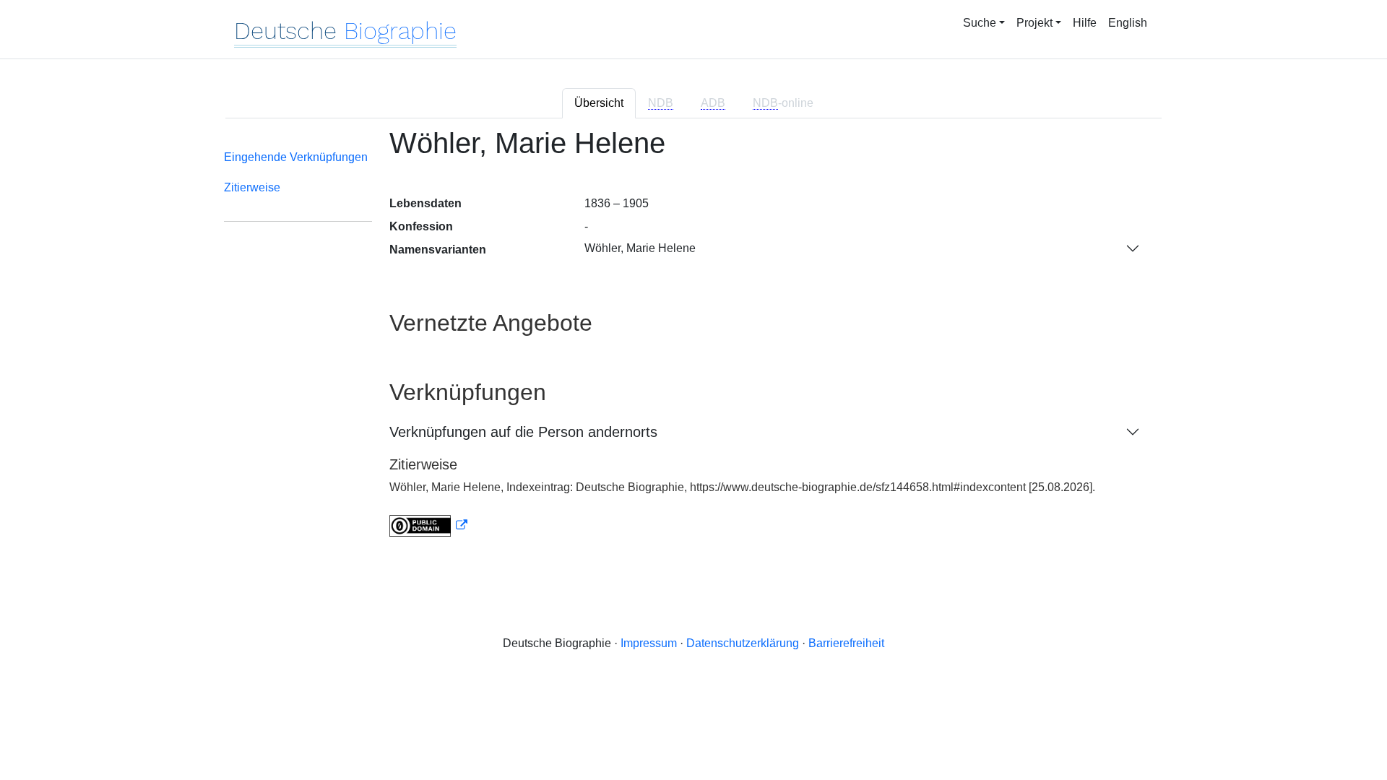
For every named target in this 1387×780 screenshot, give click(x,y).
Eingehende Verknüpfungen (296, 157)
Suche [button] (979, 23)
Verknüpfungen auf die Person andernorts (523, 432)
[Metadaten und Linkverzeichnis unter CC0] (428, 525)
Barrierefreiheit (846, 643)
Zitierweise (252, 187)
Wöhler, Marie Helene (640, 248)
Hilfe (1085, 23)
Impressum (649, 643)
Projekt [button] (1034, 23)
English (1127, 23)
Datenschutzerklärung (742, 643)
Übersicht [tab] (598, 103)
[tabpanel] (693, 341)
